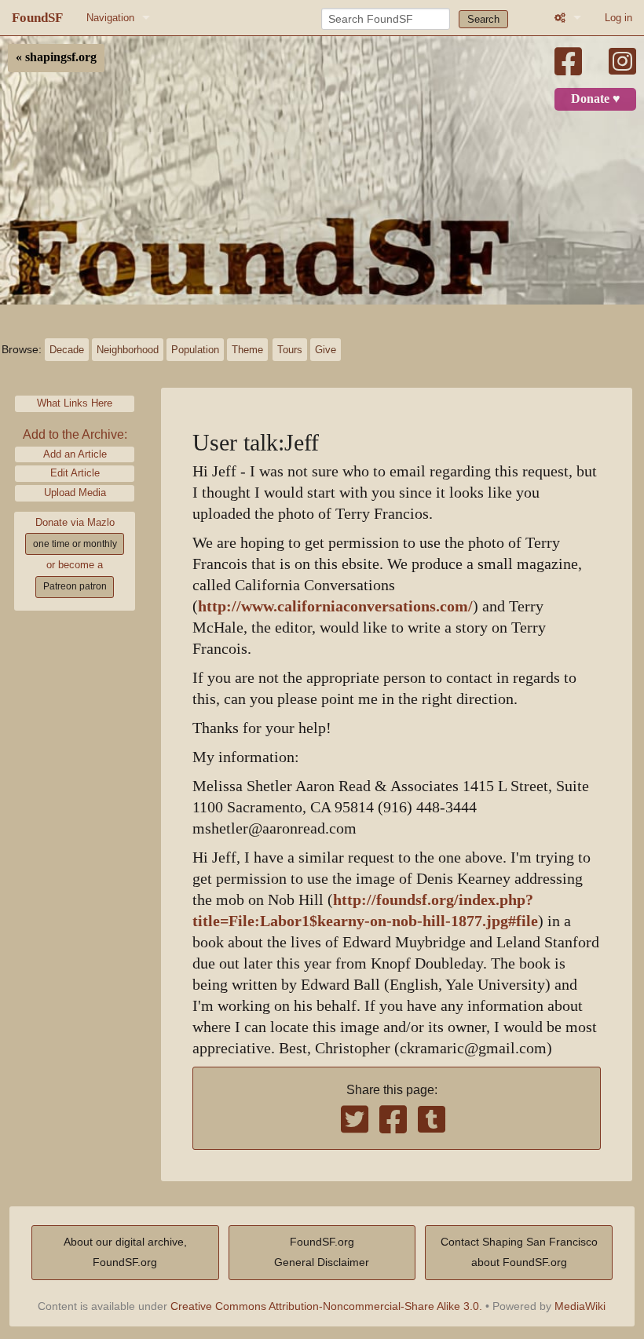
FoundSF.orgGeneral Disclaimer (321, 1251)
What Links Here (74, 403)
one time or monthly (75, 544)
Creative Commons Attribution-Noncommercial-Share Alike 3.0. (326, 1306)
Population (195, 350)
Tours (289, 350)
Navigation (110, 18)
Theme (247, 350)
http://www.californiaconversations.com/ (335, 606)
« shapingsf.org (56, 57)
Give (325, 350)
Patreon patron (75, 586)
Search (483, 19)
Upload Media (75, 492)
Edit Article (75, 473)
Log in (618, 18)
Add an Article (75, 454)
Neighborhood (128, 350)
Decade (66, 350)
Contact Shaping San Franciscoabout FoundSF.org (519, 1251)
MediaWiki (580, 1306)
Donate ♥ (595, 99)
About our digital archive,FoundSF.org (125, 1251)
